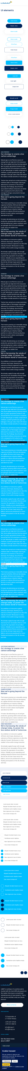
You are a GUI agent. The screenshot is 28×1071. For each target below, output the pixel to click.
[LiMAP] (6, 984)
